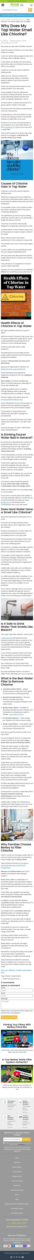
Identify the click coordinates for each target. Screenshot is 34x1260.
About (17, 1195)
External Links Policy (17, 1190)
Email (3, 993)
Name (3, 988)
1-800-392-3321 (18, 1223)
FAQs (17, 1158)
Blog (17, 1199)
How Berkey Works (17, 1213)
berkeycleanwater (14, 1253)
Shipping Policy (17, 1176)
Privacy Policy (21, 1144)
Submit (26, 1139)
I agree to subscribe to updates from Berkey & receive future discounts (18, 1143)
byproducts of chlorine (12, 127)
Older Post (6, 979)
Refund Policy (17, 1167)
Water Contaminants (13, 976)
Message (4, 999)
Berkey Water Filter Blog (16, 19)
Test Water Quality (17, 1208)
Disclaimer (17, 1185)
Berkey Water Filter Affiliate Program (17, 1204)
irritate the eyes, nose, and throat (13, 369)
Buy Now (10, 1109)
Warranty (17, 1162)
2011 (4, 653)
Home (3, 19)
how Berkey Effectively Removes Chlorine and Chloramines (15, 865)
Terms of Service (17, 1181)
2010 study (6, 638)
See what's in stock (16, 714)
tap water (24, 473)
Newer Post (15, 979)
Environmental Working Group (12, 399)
